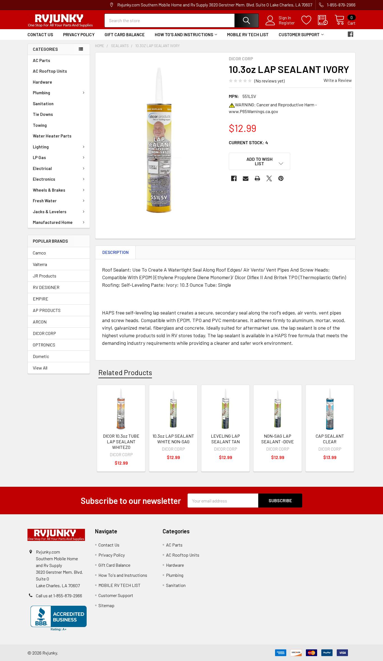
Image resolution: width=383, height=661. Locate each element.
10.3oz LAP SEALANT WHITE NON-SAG (173, 438)
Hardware (42, 81)
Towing (40, 125)
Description (115, 252)
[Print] (257, 178)
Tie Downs (43, 114)
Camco (39, 252)
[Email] (246, 178)
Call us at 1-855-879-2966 (59, 595)
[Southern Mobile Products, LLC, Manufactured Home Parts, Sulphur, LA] (59, 618)
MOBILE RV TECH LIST (248, 34)
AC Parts (41, 60)
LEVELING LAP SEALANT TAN (225, 438)
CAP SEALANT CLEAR (330, 438)
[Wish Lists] (309, 20)
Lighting (41, 146)
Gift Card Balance (125, 34)
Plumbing (41, 92)
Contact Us (40, 34)
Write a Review (338, 80)
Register (287, 22)
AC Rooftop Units (50, 71)
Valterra (40, 264)
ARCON (40, 321)
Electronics (44, 179)
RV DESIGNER (46, 287)
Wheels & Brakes (49, 189)
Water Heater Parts (52, 135)
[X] (269, 178)
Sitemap (106, 605)
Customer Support (299, 34)
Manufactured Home (53, 222)
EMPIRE (40, 298)
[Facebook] (350, 34)
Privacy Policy (78, 34)
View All (40, 367)
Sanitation (43, 103)
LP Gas (39, 157)
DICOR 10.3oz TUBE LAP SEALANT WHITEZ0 (121, 441)
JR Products (44, 275)
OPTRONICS (44, 344)
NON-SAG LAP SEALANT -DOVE (277, 438)
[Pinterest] (281, 178)
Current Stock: (248, 142)
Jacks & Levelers (49, 211)
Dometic (41, 356)
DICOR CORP (44, 333)
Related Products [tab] (125, 372)
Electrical (42, 168)
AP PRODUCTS (47, 310)
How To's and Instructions (184, 34)
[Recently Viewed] (326, 20)
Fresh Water (45, 200)
